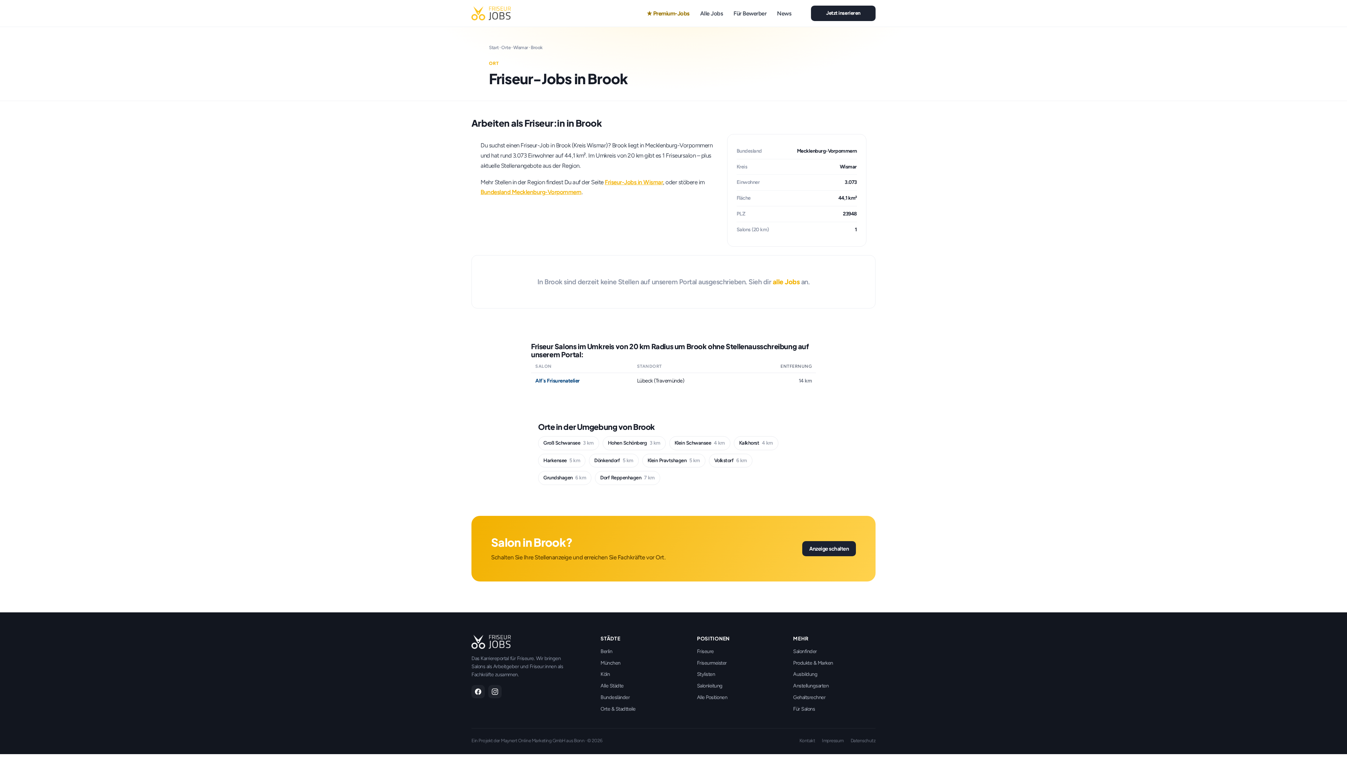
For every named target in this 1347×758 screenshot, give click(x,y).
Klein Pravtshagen (674, 460)
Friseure (705, 651)
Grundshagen (564, 477)
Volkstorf (730, 460)
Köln (605, 674)
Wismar (520, 47)
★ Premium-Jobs (668, 13)
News (784, 13)
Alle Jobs (711, 13)
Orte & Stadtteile (618, 709)
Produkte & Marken (813, 663)
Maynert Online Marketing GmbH (533, 740)
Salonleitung (710, 686)
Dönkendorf (614, 460)
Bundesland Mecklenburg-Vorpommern (531, 191)
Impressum (833, 740)
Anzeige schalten (829, 548)
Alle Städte (612, 686)
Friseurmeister (712, 663)
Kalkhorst (756, 443)
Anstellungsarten (811, 686)
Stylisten (706, 674)
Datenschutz (863, 740)
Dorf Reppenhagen (627, 477)
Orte (505, 47)
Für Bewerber (749, 13)
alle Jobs (786, 282)
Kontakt (807, 740)
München (611, 663)
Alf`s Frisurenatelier (557, 381)
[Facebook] (478, 691)
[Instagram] (495, 691)
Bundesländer (615, 697)
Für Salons (804, 709)
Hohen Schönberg (634, 443)
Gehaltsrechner (809, 697)
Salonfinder (805, 651)
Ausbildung (805, 674)
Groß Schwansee (568, 443)
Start (494, 47)
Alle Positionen (712, 697)
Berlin (606, 651)
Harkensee (561, 460)
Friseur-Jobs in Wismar (634, 182)
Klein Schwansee (700, 443)
